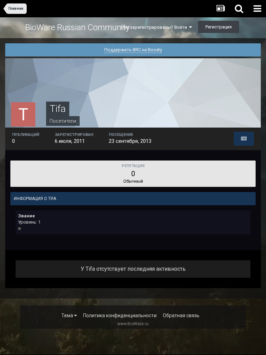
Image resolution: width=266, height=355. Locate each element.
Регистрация (218, 26)
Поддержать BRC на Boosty (133, 49)
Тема (67, 315)
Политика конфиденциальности (120, 315)
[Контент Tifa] (244, 139)
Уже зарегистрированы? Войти (154, 27)
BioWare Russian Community (77, 27)
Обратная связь (181, 315)
